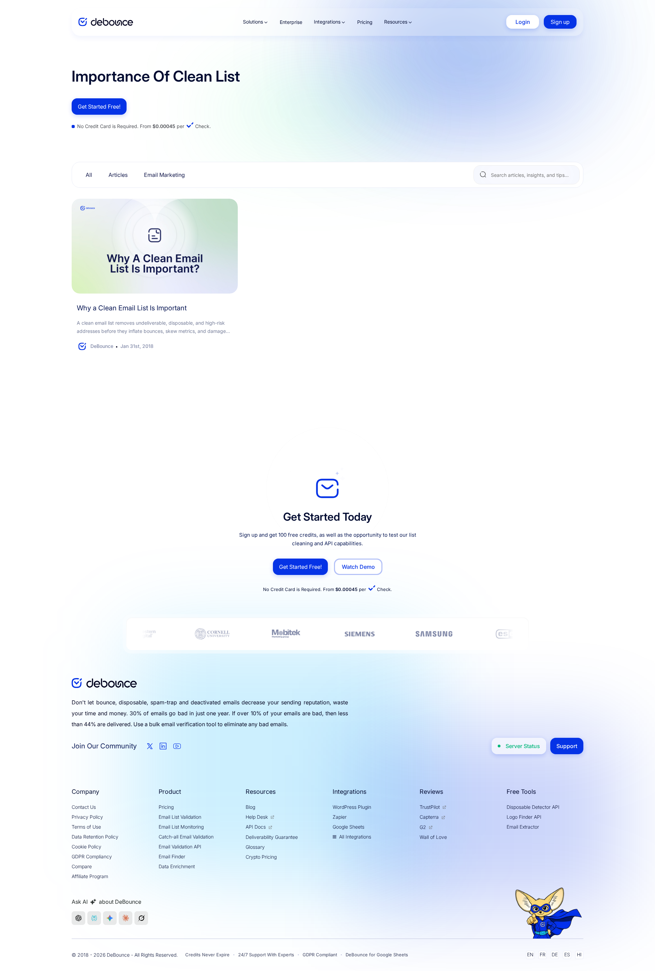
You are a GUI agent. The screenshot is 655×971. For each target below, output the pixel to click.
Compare (82, 866)
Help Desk (257, 817)
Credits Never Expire (207, 954)
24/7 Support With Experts (266, 954)
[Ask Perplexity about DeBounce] (94, 918)
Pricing (365, 22)
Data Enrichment (177, 866)
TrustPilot (430, 807)
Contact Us (84, 807)
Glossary (255, 847)
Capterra (429, 817)
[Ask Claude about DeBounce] (125, 918)
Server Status (523, 746)
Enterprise (291, 22)
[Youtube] (177, 746)
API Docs (256, 827)
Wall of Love (433, 837)
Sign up (560, 21)
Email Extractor (523, 827)
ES (567, 954)
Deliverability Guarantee (272, 837)
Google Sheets (348, 827)
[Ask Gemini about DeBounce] (110, 918)
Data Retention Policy (95, 837)
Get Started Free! (99, 106)
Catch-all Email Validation (186, 837)
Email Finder (172, 856)
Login (522, 21)
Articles (118, 174)
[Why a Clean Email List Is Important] (155, 246)
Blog (250, 807)
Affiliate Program (90, 876)
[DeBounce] (105, 22)
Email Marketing (164, 174)
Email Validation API (180, 846)
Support (566, 746)
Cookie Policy (86, 846)
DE (555, 954)
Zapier (340, 817)
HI (579, 954)
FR (542, 954)
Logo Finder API (524, 817)
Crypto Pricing (261, 857)
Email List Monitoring (181, 827)
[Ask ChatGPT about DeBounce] (78, 918)
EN (530, 954)
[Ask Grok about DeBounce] (141, 918)
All (89, 174)
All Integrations (355, 837)
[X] (150, 746)
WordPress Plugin (352, 807)
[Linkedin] (163, 746)
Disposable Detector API (533, 807)
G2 (423, 827)
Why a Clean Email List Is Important (132, 308)
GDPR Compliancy (92, 856)
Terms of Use (86, 827)
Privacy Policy (87, 817)
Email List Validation (180, 817)
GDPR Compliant (320, 954)
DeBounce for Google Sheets (377, 954)
